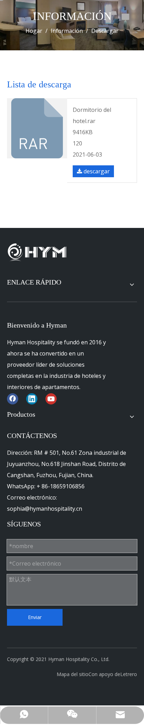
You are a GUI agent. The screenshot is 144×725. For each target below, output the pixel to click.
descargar (96, 171)
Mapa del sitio (72, 674)
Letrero (128, 674)
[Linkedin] (31, 398)
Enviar (35, 617)
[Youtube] (51, 398)
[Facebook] (12, 398)
